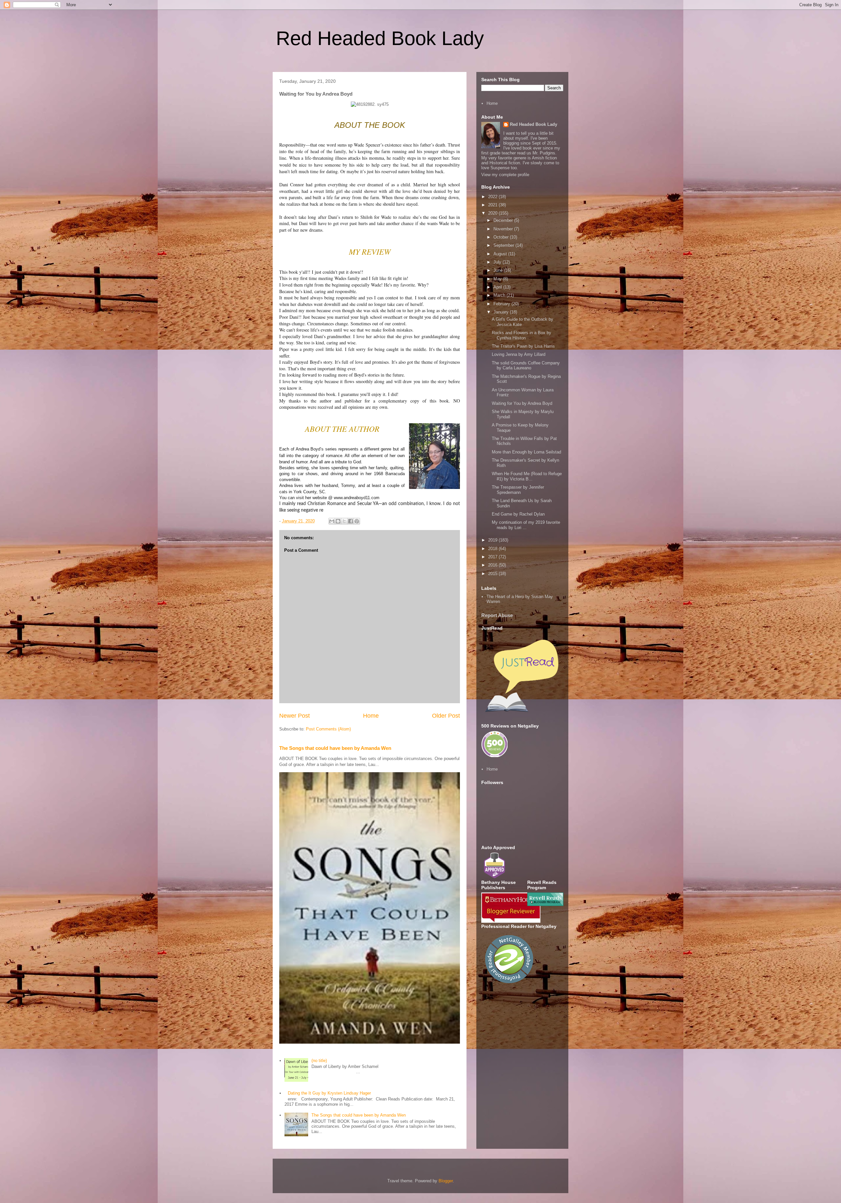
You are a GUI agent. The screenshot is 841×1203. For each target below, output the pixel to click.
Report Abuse (497, 615)
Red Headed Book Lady (380, 38)
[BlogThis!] (338, 521)
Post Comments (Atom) (328, 729)
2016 (493, 565)
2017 (493, 556)
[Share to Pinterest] (356, 521)
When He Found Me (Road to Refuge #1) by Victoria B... (527, 476)
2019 (493, 540)
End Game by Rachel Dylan (518, 514)
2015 (493, 573)
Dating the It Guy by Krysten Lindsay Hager (329, 1093)
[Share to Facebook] (350, 521)
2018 (493, 548)
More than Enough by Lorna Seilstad (526, 452)
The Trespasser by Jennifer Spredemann (518, 490)
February (502, 303)
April (498, 287)
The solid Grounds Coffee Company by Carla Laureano (526, 365)
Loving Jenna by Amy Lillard (518, 354)
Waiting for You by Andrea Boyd (522, 403)
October (501, 237)
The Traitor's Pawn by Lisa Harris (523, 346)
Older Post (446, 715)
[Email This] (332, 521)
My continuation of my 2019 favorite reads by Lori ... (526, 525)
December (503, 220)
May (498, 278)
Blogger (446, 1180)
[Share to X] (344, 521)
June (498, 270)
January (501, 312)
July (498, 262)
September (504, 245)
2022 (493, 196)
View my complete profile (505, 174)
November (503, 228)
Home (371, 715)
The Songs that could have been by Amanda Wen (335, 748)
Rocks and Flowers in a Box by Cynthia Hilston (521, 335)
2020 (493, 213)
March (500, 295)
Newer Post (294, 715)
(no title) (319, 1060)
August (500, 253)
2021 (493, 204)
